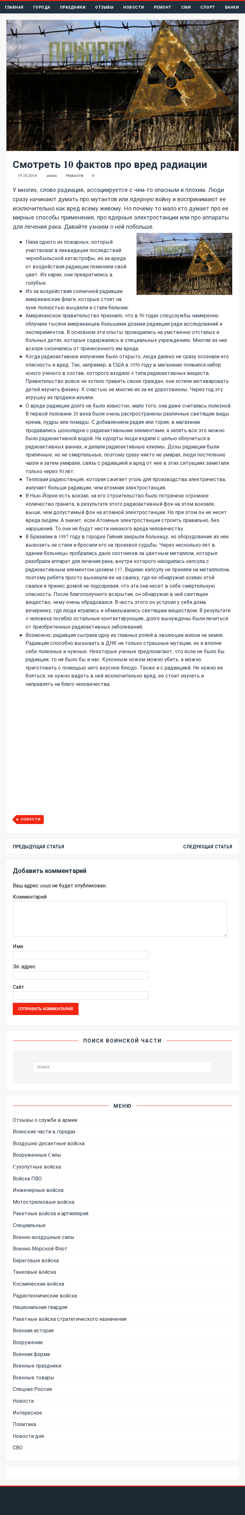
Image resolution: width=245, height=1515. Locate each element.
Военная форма (31, 1354)
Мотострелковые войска (43, 1201)
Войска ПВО (27, 1178)
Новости (133, 7)
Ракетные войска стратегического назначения (69, 1318)
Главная (14, 7)
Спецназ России (32, 1388)
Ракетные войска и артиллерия (50, 1213)
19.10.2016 (27, 175)
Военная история (33, 1330)
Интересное (27, 1412)
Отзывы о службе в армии (45, 1119)
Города (41, 7)
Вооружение (28, 1342)
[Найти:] (122, 1067)
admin (51, 175)
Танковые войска (34, 1271)
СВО (18, 1447)
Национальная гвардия (40, 1307)
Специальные (29, 1225)
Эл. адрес (24, 966)
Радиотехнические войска (45, 1295)
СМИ (186, 7)
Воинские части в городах (44, 1131)
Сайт (18, 986)
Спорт (207, 7)
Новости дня (28, 1435)
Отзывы (104, 7)
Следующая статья (207, 846)
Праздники (73, 7)
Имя (18, 946)
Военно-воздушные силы (43, 1236)
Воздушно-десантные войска (49, 1143)
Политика (24, 1424)
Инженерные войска (38, 1189)
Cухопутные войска (37, 1166)
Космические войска (38, 1283)
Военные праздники (37, 1365)
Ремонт (163, 7)
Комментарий (30, 896)
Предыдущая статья (38, 846)
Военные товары (33, 1377)
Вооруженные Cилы (37, 1154)
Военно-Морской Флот (40, 1248)
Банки (232, 7)
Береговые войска (36, 1260)
